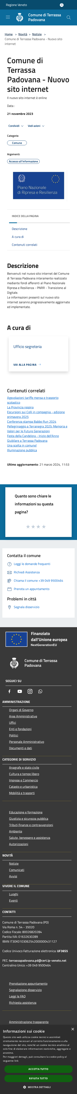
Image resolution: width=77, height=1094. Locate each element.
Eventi (13, 900)
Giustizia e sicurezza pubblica (28, 818)
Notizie (37, 34)
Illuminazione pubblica (22, 450)
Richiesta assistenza (22, 1002)
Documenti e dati (20, 748)
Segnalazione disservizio (25, 989)
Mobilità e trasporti (22, 793)
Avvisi (13, 876)
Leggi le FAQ (17, 996)
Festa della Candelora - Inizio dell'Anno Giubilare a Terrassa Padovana (33, 438)
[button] (38, 1087)
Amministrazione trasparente (29, 1021)
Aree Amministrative (23, 716)
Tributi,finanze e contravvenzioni (31, 825)
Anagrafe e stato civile (24, 767)
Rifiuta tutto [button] (38, 1078)
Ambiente (15, 831)
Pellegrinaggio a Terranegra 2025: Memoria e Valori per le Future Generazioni (37, 428)
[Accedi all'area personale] (62, 5)
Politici (13, 735)
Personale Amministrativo (26, 741)
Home (9, 34)
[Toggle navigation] (8, 17)
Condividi (14, 126)
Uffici (12, 722)
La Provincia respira (20, 407)
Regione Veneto (16, 4)
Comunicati (16, 869)
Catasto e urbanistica (23, 786)
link (16, 1060)
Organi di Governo (21, 709)
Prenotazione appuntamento (28, 983)
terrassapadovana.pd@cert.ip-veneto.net (37, 960)
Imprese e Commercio (23, 780)
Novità (22, 34)
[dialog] (38, 1059)
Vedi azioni (34, 126)
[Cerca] (68, 17)
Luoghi (13, 894)
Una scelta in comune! (22, 445)
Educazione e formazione (25, 812)
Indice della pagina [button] (25, 216)
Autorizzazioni (18, 844)
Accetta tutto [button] (38, 1069)
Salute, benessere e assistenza (29, 837)
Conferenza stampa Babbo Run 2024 (31, 421)
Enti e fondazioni (20, 729)
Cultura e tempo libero (24, 773)
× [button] (72, 1029)
